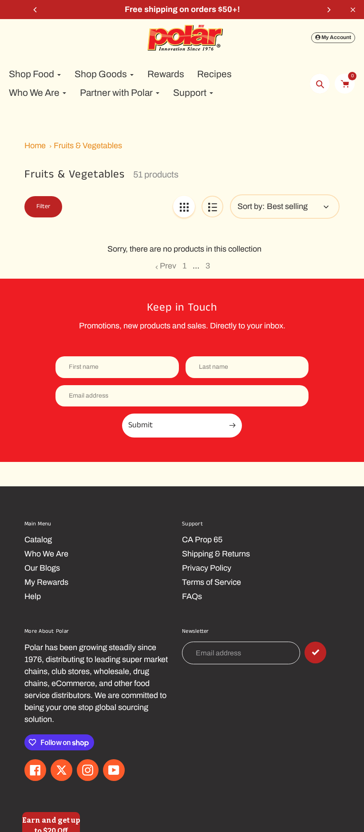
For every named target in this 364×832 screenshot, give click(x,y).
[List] (212, 206)
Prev (168, 265)
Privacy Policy (206, 568)
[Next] (328, 9)
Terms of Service (211, 582)
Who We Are (46, 553)
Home (35, 145)
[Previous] (35, 9)
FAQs (192, 596)
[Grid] (184, 206)
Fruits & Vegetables (88, 145)
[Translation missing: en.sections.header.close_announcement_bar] (352, 9)
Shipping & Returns (216, 553)
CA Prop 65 (202, 539)
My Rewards (46, 582)
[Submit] (315, 652)
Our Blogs (42, 568)
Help (32, 596)
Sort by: (251, 206)
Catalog (38, 539)
